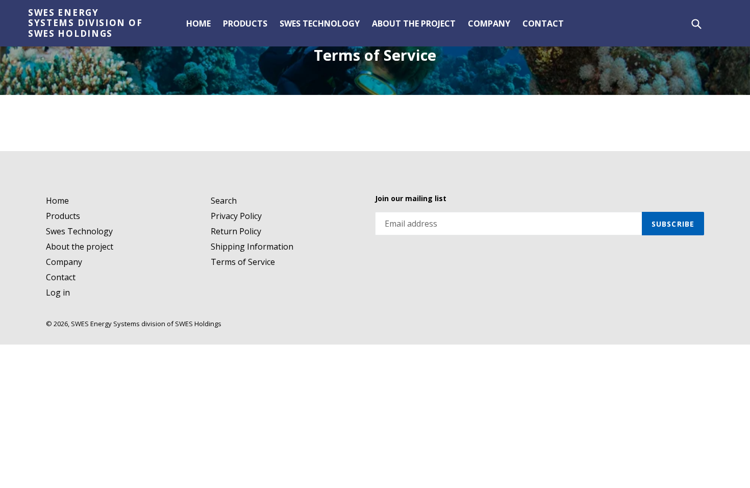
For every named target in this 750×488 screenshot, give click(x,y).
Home (198, 23)
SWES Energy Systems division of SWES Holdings (85, 23)
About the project (414, 23)
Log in (58, 292)
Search (224, 200)
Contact (543, 23)
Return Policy (236, 231)
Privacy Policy (236, 216)
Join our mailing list (410, 198)
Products (245, 23)
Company (489, 23)
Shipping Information (252, 246)
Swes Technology (320, 23)
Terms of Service (243, 261)
